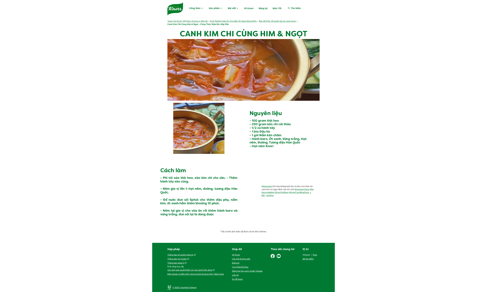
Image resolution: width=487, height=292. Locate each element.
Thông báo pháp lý (175, 263)
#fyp (312, 189)
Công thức (195, 8)
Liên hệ (235, 275)
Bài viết (232, 8)
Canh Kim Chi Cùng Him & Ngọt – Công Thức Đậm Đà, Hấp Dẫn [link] (198, 24)
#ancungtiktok (268, 192)
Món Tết (277, 8)
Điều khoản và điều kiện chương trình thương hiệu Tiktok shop (195, 274)
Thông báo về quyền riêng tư (180, 255)
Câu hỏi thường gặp (241, 259)
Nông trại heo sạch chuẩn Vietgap (247, 271)
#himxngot (299, 189)
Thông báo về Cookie (177, 259)
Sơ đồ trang (237, 279)
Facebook (273, 256)
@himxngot (267, 186)
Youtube (279, 256)
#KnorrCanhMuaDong (299, 192)
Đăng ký (263, 8)
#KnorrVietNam (282, 192)
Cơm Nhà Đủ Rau (240, 267)
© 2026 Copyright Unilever (184, 288)
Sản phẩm (214, 8)
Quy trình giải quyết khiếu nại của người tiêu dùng (189, 270)
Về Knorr (249, 8)
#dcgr (306, 189)
